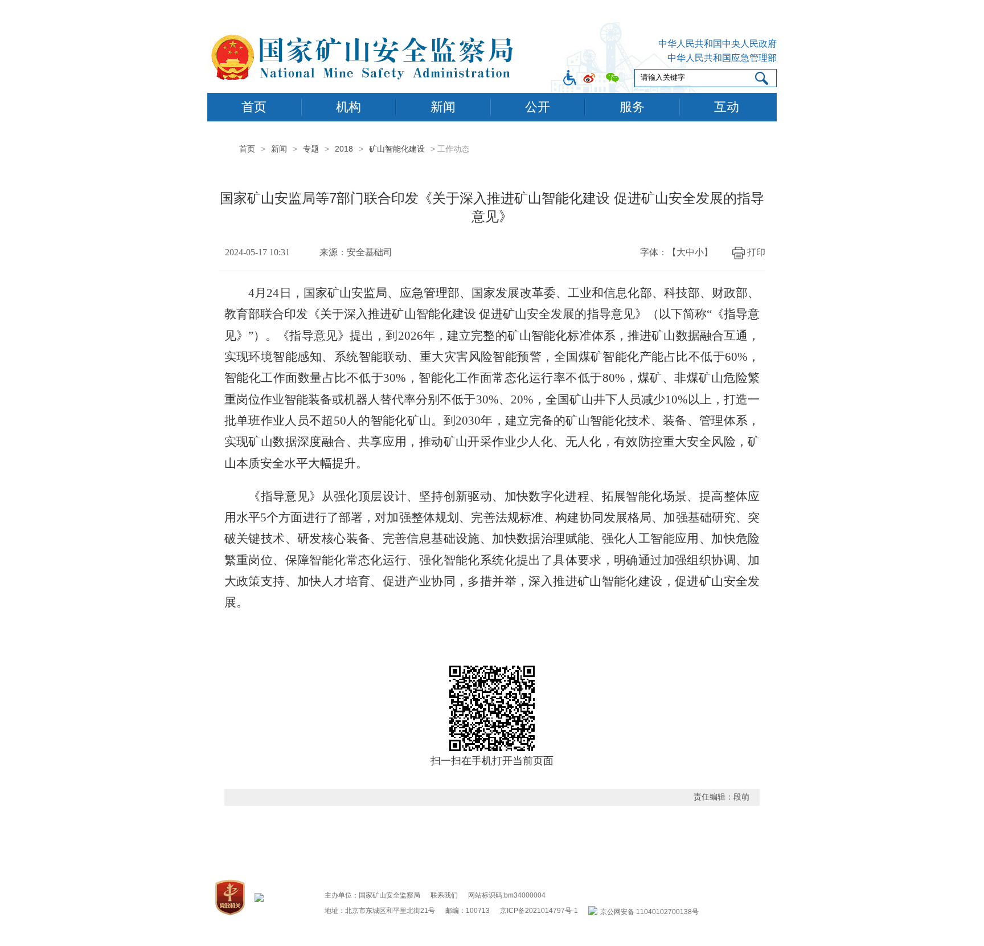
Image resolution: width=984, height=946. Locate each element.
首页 (253, 107)
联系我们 (444, 895)
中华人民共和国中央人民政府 (717, 43)
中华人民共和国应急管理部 (722, 58)
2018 (344, 148)
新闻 (443, 107)
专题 (311, 148)
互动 (726, 107)
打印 (756, 252)
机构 (348, 107)
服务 (632, 107)
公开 (537, 107)
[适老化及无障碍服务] (569, 77)
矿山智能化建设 (397, 148)
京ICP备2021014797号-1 (539, 911)
